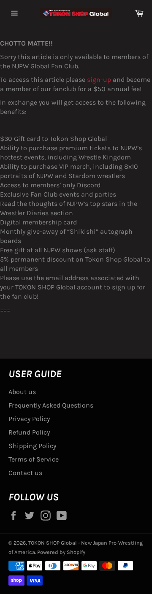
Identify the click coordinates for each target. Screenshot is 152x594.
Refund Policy (29, 432)
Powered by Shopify (61, 552)
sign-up (99, 80)
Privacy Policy (29, 419)
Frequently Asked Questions (50, 405)
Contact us (25, 473)
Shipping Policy (32, 446)
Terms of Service (33, 459)
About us (22, 392)
